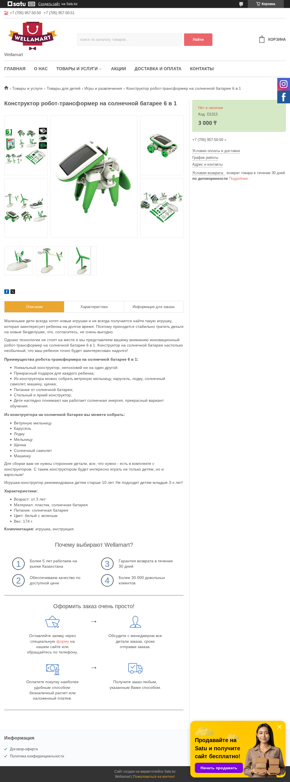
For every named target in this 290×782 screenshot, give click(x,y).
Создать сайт (49, 4)
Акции (118, 69)
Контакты (202, 69)
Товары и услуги (77, 69)
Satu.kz (170, 772)
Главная (14, 69)
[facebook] (6, 292)
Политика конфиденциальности (37, 756)
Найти (198, 39)
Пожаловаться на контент (154, 777)
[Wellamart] (40, 36)
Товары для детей (63, 88)
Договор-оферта (24, 749)
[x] (12, 292)
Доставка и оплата (158, 69)
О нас (41, 69)
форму (62, 641)
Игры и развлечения (103, 88)
